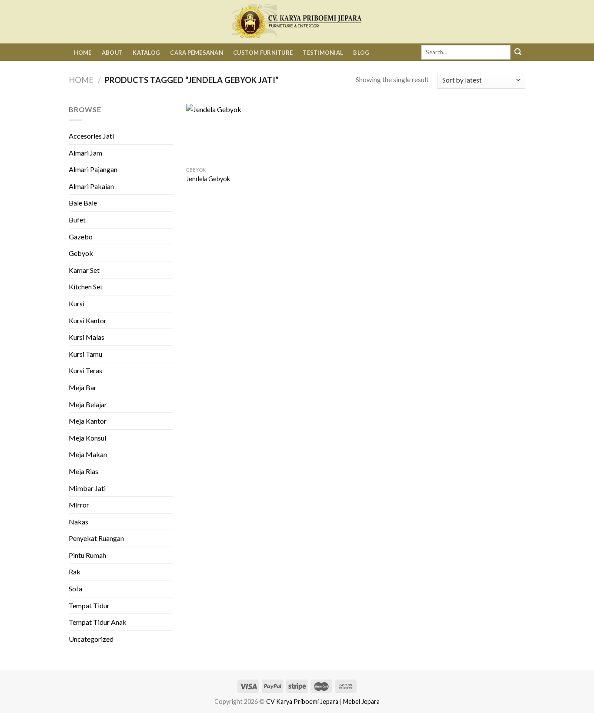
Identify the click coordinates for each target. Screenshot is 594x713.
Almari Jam (85, 153)
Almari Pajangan (93, 169)
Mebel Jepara (361, 701)
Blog (361, 52)
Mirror (79, 505)
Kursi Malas (86, 337)
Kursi (76, 303)
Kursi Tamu (85, 354)
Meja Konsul (87, 438)
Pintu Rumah (87, 555)
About (112, 52)
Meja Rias (83, 471)
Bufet (77, 220)
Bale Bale (83, 203)
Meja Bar (83, 387)
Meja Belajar (88, 404)
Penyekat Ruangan (96, 538)
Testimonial (323, 52)
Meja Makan (88, 454)
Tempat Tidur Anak (98, 622)
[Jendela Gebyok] (225, 133)
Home (83, 52)
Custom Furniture (263, 52)
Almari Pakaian (91, 186)
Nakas (78, 521)
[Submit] (518, 52)
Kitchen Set (86, 286)
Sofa (75, 588)
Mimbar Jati (87, 488)
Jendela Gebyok (208, 178)
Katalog (146, 52)
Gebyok (81, 253)
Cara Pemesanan (196, 52)
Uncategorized (91, 639)
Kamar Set (84, 270)
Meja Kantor (88, 421)
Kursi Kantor (88, 320)
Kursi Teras (85, 370)
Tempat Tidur (89, 605)
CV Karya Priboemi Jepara (302, 701)
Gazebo (81, 236)
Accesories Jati (91, 136)
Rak (74, 571)
